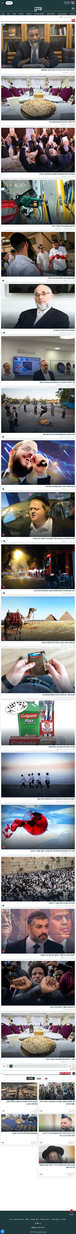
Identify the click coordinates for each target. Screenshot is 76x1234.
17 (32, 1066)
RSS (27, 1219)
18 (28, 1066)
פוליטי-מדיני (51, 14)
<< (74, 1066)
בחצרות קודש (62, 14)
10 (56, 1066)
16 (35, 1066)
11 (52, 1066)
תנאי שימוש (34, 1219)
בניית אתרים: (40, 1228)
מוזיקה (29, 14)
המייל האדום (44, 1219)
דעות (14, 14)
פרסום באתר (55, 1219)
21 (18, 1066)
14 (42, 1066)
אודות (64, 1219)
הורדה (9, 3)
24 (8, 1066)
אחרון (73, 1069)
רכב (8, 14)
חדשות (72, 14)
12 (49, 1066)
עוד (11, 1219)
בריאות (21, 14)
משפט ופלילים (39, 14)
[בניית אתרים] (33, 1227)
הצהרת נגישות (19, 1219)
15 (38, 1066)
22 (14, 1066)
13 (45, 1066)
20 (21, 1066)
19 (25, 1066)
